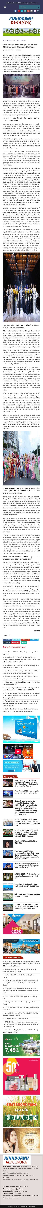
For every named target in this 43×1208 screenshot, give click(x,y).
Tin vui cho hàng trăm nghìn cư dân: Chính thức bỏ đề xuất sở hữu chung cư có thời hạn (26, 906)
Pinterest (16, 642)
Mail (24, 642)
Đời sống (9, 40)
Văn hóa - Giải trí (19, 40)
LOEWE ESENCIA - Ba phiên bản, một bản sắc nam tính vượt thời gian (27, 876)
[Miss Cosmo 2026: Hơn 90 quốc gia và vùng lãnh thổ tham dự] (8, 793)
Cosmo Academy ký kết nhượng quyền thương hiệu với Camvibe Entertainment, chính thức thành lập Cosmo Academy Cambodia (21, 696)
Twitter (17, 640)
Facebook (8, 640)
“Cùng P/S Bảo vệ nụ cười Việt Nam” (16, 1018)
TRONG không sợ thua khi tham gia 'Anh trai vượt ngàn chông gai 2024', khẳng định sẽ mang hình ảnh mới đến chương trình (21, 1024)
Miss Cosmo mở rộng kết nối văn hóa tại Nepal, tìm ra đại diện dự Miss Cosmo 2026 (27, 865)
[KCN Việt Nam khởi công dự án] (8, 833)
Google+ (26, 640)
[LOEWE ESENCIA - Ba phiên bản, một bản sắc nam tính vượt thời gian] (8, 877)
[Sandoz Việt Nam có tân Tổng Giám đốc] (8, 844)
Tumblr (7, 642)
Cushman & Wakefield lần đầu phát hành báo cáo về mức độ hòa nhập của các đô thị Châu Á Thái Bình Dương (20, 983)
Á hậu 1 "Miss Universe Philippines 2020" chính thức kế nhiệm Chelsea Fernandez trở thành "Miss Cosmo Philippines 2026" (20, 703)
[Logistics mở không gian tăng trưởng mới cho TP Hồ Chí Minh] (8, 887)
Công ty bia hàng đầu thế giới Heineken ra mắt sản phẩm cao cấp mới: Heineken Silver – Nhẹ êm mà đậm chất (20, 991)
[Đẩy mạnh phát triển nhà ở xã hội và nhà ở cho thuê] (8, 897)
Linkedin (35, 640)
